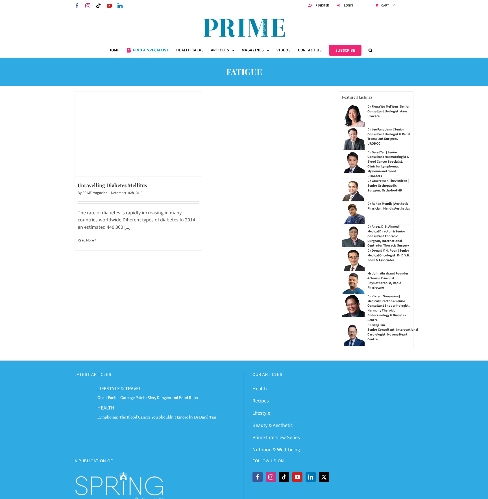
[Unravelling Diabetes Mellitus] (138, 134)
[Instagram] (271, 477)
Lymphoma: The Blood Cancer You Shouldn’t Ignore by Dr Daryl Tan (156, 417)
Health (259, 388)
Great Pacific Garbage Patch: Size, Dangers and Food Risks (147, 397)
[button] (370, 50)
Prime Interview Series (276, 437)
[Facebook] (257, 477)
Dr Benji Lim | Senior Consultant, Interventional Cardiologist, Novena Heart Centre (392, 332)
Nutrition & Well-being (276, 449)
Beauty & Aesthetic (272, 425)
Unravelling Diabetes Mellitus (112, 185)
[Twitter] (324, 477)
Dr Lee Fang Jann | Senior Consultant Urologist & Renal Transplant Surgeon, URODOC (388, 136)
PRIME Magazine (94, 192)
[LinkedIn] (311, 477)
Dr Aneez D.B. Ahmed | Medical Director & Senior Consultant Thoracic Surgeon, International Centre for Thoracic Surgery (388, 236)
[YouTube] (297, 477)
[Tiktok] (284, 477)
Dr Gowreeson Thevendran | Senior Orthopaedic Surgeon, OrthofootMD (388, 185)
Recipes (260, 400)
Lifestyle (261, 413)
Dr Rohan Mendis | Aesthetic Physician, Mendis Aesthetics (388, 206)
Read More (86, 240)
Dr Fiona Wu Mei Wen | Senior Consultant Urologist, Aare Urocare (388, 111)
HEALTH (105, 407)
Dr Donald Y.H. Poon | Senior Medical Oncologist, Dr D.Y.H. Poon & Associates (388, 255)
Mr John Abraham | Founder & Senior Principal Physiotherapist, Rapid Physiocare (387, 280)
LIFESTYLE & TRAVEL (119, 388)
